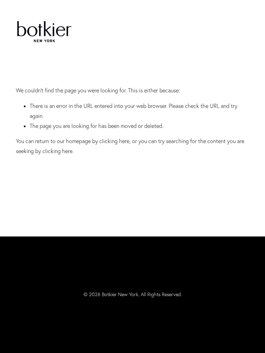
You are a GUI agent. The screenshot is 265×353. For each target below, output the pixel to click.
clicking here (114, 141)
